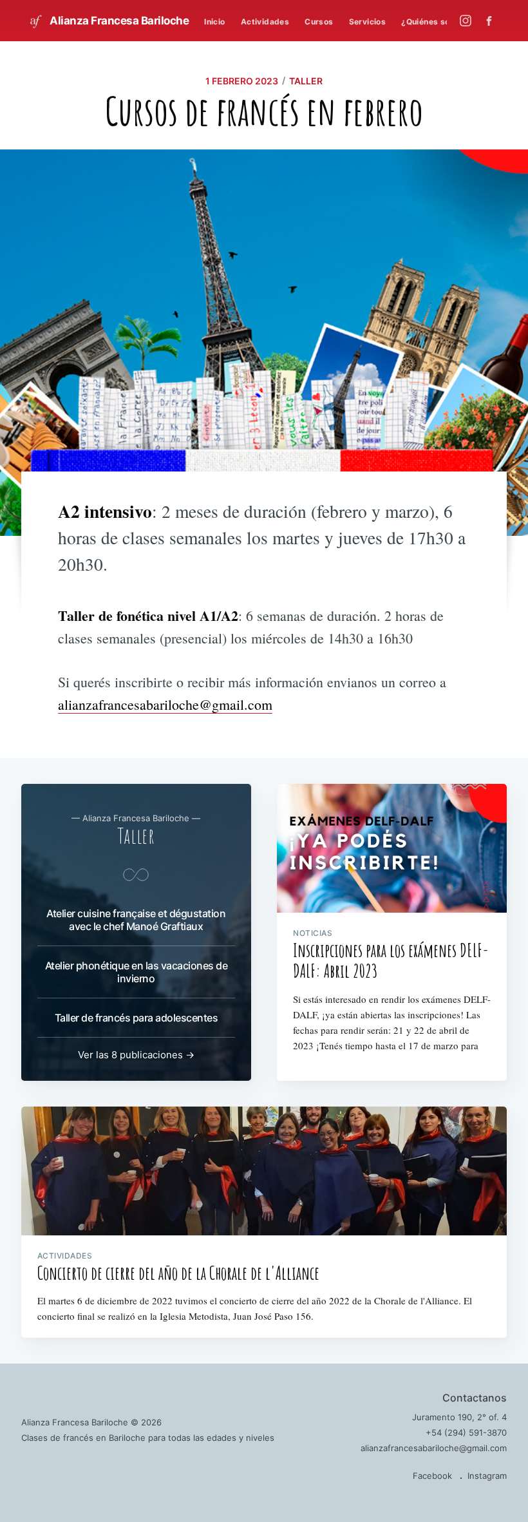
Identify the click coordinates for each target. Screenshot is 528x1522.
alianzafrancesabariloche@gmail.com (165, 704)
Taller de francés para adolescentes (136, 1017)
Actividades (265, 21)
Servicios (367, 21)
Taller (306, 80)
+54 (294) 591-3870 (466, 1432)
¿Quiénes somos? (436, 21)
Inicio (214, 21)
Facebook (432, 1475)
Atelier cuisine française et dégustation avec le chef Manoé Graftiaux (135, 920)
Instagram (487, 1475)
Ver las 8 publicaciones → (136, 1055)
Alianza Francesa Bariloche (118, 20)
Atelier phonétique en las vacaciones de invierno (136, 972)
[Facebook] (492, 21)
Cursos (319, 21)
